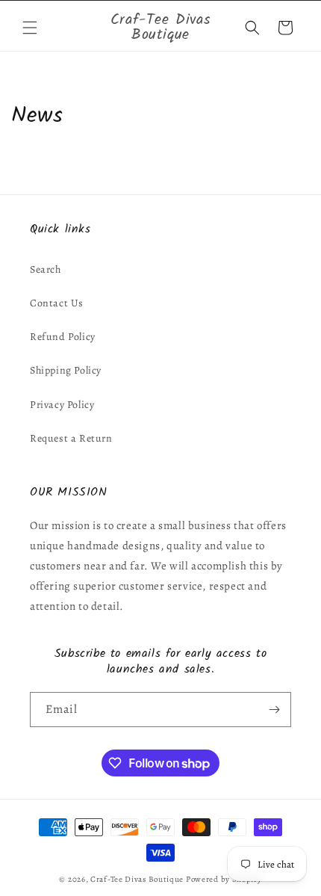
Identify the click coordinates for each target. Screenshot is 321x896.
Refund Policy (63, 337)
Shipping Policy (66, 370)
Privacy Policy (62, 405)
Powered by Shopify (224, 879)
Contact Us (57, 303)
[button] (29, 27)
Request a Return (71, 438)
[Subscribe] (274, 709)
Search (45, 269)
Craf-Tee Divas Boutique (137, 879)
